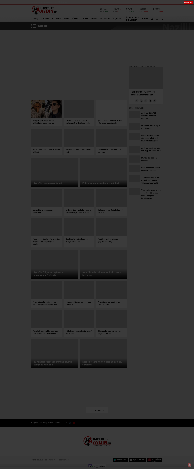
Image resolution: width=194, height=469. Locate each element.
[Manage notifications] (189, 465)
